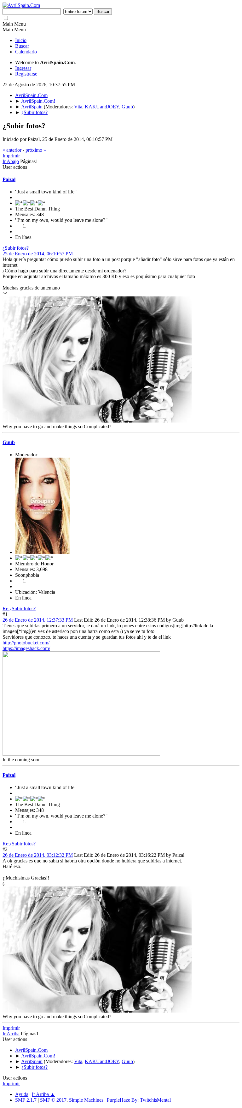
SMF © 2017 (53, 1100)
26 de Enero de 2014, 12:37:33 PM (38, 620)
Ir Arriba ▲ (43, 1094)
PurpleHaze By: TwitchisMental (139, 1100)
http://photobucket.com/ (26, 642)
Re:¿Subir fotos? (19, 608)
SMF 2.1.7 (26, 1100)
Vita (78, 106)
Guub (127, 106)
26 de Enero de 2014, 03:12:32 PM (38, 855)
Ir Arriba (11, 1033)
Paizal (9, 179)
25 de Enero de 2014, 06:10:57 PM (38, 253)
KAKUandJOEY (102, 106)
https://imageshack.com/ (26, 648)
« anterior (12, 150)
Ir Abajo (11, 161)
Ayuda (21, 1094)
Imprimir (11, 155)
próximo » (36, 150)
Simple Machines (86, 1100)
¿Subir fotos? (16, 248)
